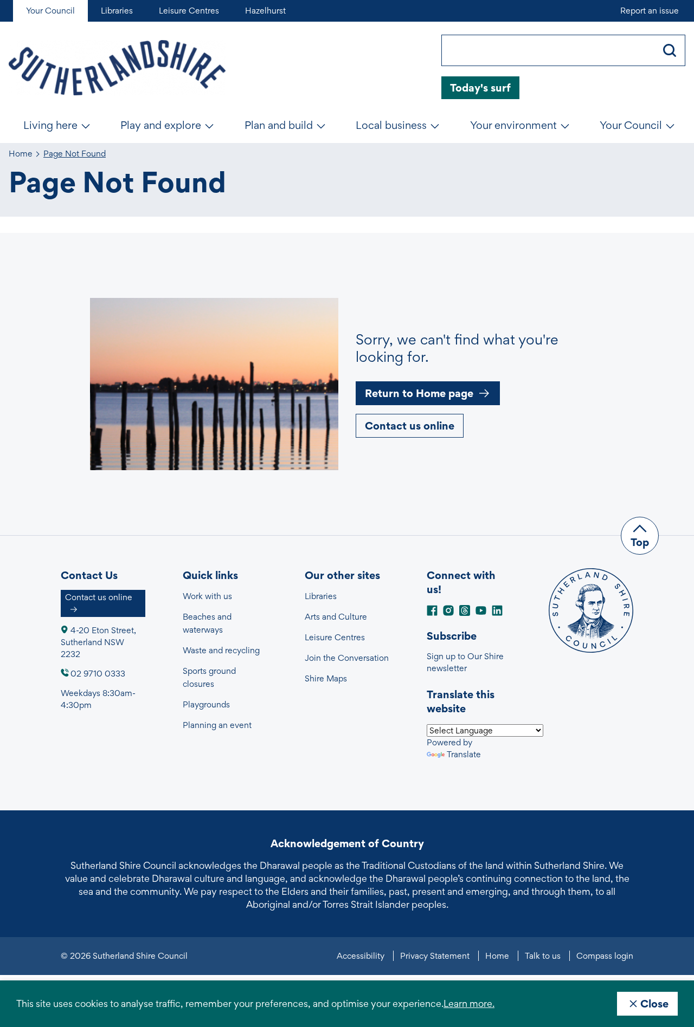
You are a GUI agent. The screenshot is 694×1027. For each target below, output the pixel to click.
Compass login (604, 956)
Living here (50, 125)
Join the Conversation (347, 658)
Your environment (513, 125)
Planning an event (217, 725)
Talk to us (543, 956)
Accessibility (360, 956)
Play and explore (160, 125)
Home (21, 154)
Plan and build (279, 125)
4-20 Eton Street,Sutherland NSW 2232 (98, 642)
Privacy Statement (435, 956)
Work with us (207, 596)
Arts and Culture (336, 617)
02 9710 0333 (97, 673)
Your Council (631, 125)
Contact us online (409, 425)
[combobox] (548, 50)
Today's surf (480, 87)
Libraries (321, 596)
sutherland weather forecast (679, 88)
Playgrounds (206, 704)
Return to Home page (419, 393)
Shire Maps (326, 678)
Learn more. (469, 1003)
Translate (464, 754)
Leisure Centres (335, 637)
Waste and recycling (221, 650)
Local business (391, 125)
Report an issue (649, 10)
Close (654, 1003)
